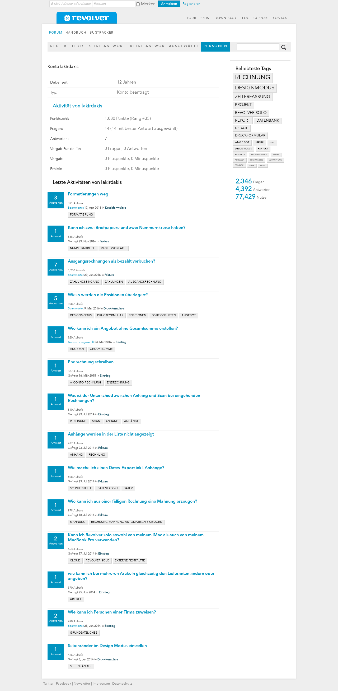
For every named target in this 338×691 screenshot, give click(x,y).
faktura (263, 149)
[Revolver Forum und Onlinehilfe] (169, 21)
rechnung (252, 78)
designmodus (254, 88)
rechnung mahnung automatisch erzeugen (126, 522)
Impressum (101, 683)
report (242, 120)
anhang (112, 421)
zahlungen (114, 282)
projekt (243, 105)
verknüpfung (275, 160)
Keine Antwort (107, 46)
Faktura (104, 241)
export (262, 165)
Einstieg (121, 342)
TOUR (191, 18)
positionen (137, 315)
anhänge (131, 421)
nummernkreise (82, 248)
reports (240, 155)
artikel (76, 599)
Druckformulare (115, 208)
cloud (75, 560)
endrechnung (118, 382)
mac (272, 143)
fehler (276, 155)
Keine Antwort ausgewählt (164, 46)
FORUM (55, 32)
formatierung (81, 214)
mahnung (78, 522)
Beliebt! (74, 46)
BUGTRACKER (102, 32)
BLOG (245, 18)
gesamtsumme (101, 349)
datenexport (107, 488)
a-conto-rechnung (85, 382)
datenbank (267, 120)
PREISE (206, 18)
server (259, 142)
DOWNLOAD (226, 18)
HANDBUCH (76, 32)
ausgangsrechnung (144, 282)
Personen (216, 46)
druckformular (250, 135)
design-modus (243, 149)
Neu (54, 46)
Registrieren (191, 4)
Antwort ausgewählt (81, 342)
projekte (239, 165)
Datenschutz (122, 683)
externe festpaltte (130, 560)
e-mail (252, 165)
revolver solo (251, 113)
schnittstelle (81, 488)
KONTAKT (281, 18)
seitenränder (81, 666)
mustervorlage (113, 248)
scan (96, 421)
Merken (148, 4)
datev (128, 488)
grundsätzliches (83, 632)
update (241, 128)
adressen (239, 160)
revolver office (259, 155)
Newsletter (82, 683)
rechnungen (256, 160)
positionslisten (164, 315)
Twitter (48, 683)
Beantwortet (75, 208)
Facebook (63, 683)
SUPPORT (261, 18)
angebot (242, 142)
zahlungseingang (84, 282)
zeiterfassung (252, 97)
